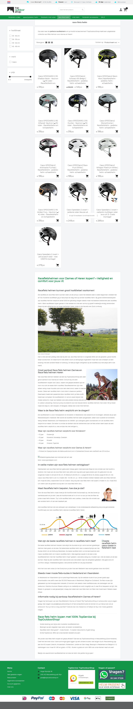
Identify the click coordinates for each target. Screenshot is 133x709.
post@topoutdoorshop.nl (62, 604)
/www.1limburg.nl (45, 354)
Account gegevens (13, 684)
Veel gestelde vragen (14, 674)
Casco (14, 62)
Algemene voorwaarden (15, 681)
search (83, 10)
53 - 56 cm (16, 36)
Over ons (10, 687)
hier (42, 568)
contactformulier (82, 604)
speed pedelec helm (30, 17)
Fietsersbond (62, 420)
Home (9, 671)
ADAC (45, 551)
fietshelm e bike (14, 17)
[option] (38, 2)
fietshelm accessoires (90, 17)
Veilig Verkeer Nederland (46, 420)
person (121, 10)
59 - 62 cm (16, 43)
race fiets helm (63, 17)
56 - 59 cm (16, 39)
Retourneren (11, 677)
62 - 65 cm (16, 46)
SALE (103, 17)
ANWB (72, 420)
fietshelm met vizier (48, 17)
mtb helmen (84, 406)
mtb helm (75, 17)
